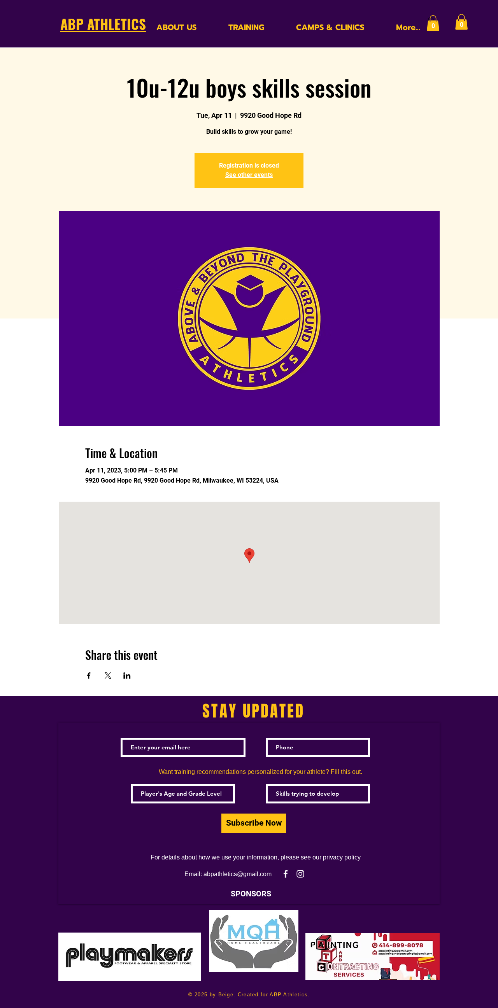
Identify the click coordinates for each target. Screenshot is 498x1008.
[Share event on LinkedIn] (127, 675)
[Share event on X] (108, 675)
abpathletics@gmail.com (237, 874)
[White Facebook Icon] (286, 874)
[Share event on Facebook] (89, 675)
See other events (249, 174)
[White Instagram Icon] (300, 874)
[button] (433, 23)
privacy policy (342, 857)
